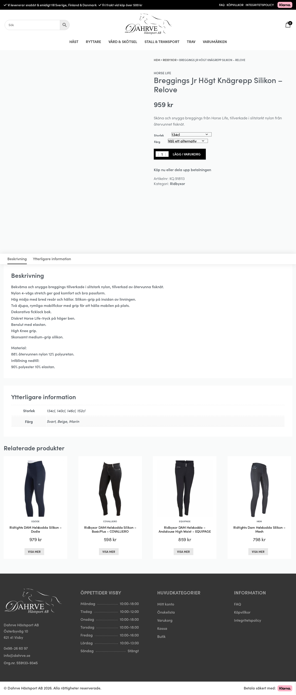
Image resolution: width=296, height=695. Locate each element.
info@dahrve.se (17, 655)
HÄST (73, 41)
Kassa (162, 628)
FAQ (222, 5)
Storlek (159, 135)
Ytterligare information (52, 258)
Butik (161, 636)
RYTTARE (93, 41)
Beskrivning (17, 258)
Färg (157, 141)
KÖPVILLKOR (235, 5)
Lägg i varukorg (187, 154)
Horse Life (162, 73)
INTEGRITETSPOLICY (260, 5)
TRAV (191, 41)
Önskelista (166, 612)
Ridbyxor (169, 60)
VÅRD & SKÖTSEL (122, 41)
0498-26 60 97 (16, 648)
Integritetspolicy (247, 620)
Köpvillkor (242, 612)
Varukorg (165, 620)
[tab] (17, 259)
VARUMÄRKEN (215, 41)
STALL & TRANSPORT (162, 41)
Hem (157, 60)
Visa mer (34, 551)
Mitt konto (165, 603)
